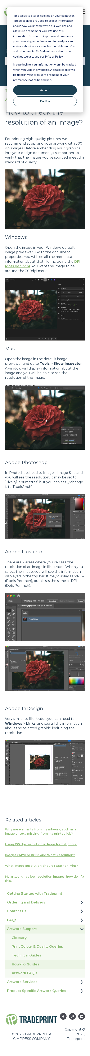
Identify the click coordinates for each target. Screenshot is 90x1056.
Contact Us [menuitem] (16, 911)
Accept (45, 90)
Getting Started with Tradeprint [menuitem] (34, 894)
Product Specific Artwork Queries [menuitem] (36, 991)
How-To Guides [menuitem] (25, 964)
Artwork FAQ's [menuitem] (24, 973)
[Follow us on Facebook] (63, 1016)
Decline (45, 101)
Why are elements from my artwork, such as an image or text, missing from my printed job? (41, 831)
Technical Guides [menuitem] (26, 955)
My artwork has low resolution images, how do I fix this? (44, 879)
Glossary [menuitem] (19, 938)
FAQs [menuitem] (12, 920)
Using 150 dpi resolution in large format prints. (41, 844)
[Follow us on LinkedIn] (81, 1016)
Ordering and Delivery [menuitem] (26, 902)
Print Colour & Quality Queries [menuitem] (37, 947)
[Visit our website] (72, 1016)
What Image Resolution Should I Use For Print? (41, 866)
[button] (81, 902)
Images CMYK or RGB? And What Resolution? (40, 855)
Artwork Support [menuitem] (22, 929)
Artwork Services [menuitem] (22, 982)
